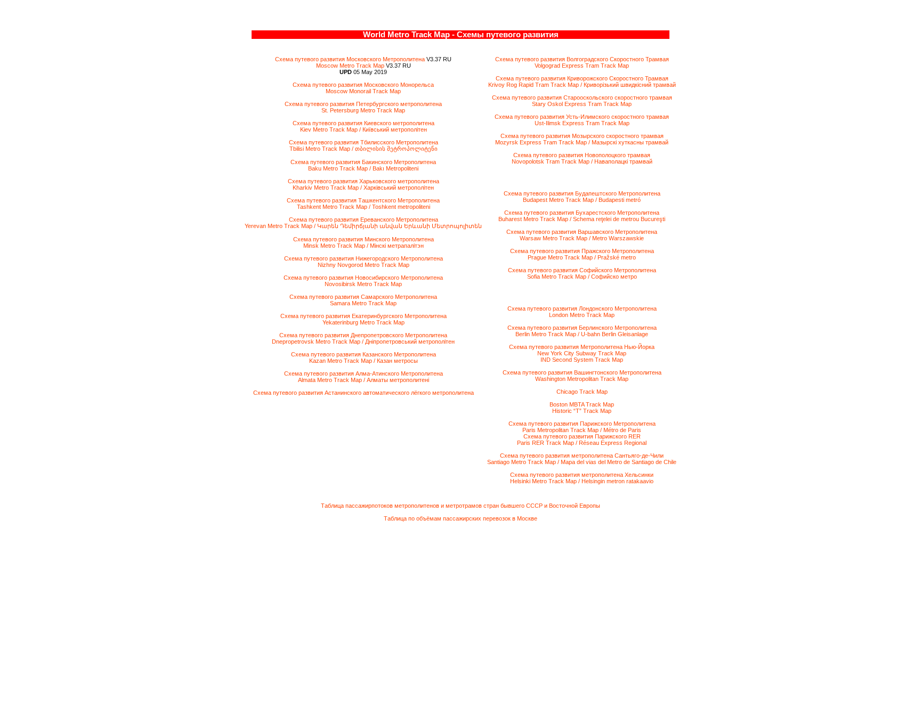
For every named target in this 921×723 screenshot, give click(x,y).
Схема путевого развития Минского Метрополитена (363, 239)
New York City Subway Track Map (581, 353)
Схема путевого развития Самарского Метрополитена (363, 297)
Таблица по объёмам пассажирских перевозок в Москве (460, 518)
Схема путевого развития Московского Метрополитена (350, 59)
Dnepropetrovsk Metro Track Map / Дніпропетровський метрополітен (363, 341)
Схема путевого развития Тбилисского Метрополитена (363, 142)
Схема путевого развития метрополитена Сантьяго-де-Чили (582, 455)
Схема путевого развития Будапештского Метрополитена (582, 193)
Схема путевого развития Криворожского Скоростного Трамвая (582, 78)
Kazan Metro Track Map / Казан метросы (363, 361)
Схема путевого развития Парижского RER (582, 436)
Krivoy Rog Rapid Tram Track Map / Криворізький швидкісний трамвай (582, 85)
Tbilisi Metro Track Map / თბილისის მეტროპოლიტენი (363, 148)
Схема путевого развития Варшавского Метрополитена (581, 232)
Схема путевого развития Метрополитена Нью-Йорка (582, 347)
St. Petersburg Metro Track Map (363, 110)
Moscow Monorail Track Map (363, 91)
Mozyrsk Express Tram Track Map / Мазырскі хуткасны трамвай (581, 142)
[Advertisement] (460, 619)
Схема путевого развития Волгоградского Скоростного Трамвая (582, 59)
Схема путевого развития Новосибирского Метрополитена (363, 277)
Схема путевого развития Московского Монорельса (363, 85)
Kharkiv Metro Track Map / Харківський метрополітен (363, 187)
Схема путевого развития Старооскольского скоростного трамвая (582, 97)
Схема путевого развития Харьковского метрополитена (363, 181)
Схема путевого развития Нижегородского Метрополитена (363, 258)
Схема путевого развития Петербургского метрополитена (363, 104)
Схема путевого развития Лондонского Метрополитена (582, 308)
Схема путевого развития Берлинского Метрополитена (582, 327)
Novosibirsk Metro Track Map (363, 284)
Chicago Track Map (582, 391)
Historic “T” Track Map (581, 411)
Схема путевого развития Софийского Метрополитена (582, 270)
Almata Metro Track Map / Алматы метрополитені (363, 380)
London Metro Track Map (582, 315)
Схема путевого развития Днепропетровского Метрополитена (363, 335)
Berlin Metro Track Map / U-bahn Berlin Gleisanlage (581, 334)
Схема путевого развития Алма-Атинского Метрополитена (363, 373)
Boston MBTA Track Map (582, 404)
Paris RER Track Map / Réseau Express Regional (582, 443)
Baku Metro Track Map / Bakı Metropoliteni (363, 168)
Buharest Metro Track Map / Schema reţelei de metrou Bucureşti (581, 219)
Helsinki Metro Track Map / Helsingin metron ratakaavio (581, 481)
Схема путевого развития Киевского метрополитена (363, 123)
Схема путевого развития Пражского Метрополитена (582, 251)
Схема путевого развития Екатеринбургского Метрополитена (363, 316)
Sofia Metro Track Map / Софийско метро (582, 276)
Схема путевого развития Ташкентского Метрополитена (363, 200)
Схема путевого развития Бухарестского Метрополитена (581, 212)
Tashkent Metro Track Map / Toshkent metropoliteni (363, 207)
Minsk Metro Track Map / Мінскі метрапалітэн (363, 245)
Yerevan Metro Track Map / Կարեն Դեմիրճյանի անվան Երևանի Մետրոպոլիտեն (363, 226)
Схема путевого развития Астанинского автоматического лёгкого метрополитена (363, 392)
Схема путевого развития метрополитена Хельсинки (581, 475)
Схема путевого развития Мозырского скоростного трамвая (582, 136)
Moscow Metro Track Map (350, 65)
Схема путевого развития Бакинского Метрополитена (363, 162)
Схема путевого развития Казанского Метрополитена (363, 354)
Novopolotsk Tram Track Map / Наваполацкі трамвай (582, 161)
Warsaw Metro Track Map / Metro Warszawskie (582, 238)
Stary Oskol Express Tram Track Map (582, 104)
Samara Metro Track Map (363, 303)
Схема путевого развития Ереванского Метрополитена (363, 219)
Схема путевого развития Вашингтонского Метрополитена (582, 372)
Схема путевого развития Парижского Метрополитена (582, 423)
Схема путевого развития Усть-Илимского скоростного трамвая (582, 116)
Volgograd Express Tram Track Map (582, 65)
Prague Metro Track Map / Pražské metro (582, 257)
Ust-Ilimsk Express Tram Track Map (582, 123)
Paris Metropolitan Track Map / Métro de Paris (581, 430)
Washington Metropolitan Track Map (581, 379)
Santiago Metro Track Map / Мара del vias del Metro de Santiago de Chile (581, 462)
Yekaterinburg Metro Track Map (363, 322)
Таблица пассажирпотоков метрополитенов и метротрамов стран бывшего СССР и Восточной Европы (460, 505)
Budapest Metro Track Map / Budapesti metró (582, 200)
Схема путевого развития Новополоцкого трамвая (581, 155)
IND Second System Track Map (581, 359)
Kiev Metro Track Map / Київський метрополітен (363, 129)
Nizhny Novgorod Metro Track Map (363, 265)
